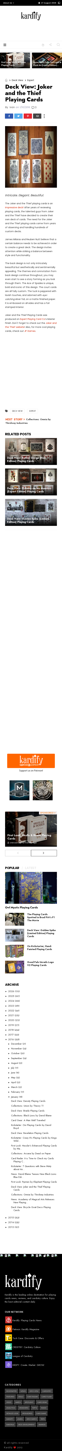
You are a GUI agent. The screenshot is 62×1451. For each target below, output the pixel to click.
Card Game (41, 1413)
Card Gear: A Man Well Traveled (28, 1120)
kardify (9, 1419)
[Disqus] (31, 574)
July (13, 1068)
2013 (11, 1227)
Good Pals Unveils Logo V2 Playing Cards (40, 963)
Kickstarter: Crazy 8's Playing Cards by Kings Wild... (34, 1139)
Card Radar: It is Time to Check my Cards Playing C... (32, 1160)
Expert (30, 80)
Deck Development (26, 1424)
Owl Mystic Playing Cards (21, 907)
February (16, 1092)
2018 (11, 1030)
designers (23, 1408)
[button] (8, 2)
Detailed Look (12, 1413)
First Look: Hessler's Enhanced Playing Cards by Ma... (34, 1147)
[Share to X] (18, 116)
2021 (11, 1015)
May (13, 1077)
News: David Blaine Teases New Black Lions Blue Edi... (33, 1175)
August (15, 1063)
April (14, 1082)
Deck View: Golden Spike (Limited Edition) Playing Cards (41, 933)
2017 (11, 1034)
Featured (10, 1396)
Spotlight (29, 1402)
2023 (11, 1006)
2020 (11, 1020)
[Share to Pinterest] (28, 116)
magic (43, 1408)
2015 (11, 1217)
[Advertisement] (37, 30)
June (13, 1072)
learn (20, 1419)
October (16, 1053)
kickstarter (11, 1391)
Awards (41, 1424)
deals (20, 1396)
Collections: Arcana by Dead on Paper (31, 1153)
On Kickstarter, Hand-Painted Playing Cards (39, 947)
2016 (11, 1039)
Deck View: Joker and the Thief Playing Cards (30, 1188)
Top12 (34, 1408)
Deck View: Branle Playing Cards (28, 1110)
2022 (11, 1010)
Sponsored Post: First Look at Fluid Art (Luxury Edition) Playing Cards (47, 65)
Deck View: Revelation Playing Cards (29, 1133)
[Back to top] (54, 1443)
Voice (8, 1402)
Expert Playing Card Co (32, 319)
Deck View (17, 80)
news (23, 1391)
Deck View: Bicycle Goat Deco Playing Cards (31, 1208)
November (17, 1048)
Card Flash (47, 1396)
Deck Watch (32, 1419)
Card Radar (32, 1396)
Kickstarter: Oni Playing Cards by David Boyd (31, 1126)
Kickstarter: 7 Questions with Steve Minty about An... (31, 1167)
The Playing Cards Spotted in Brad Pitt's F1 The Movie (41, 917)
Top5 (43, 1419)
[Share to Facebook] (9, 116)
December (17, 1044)
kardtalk (10, 1424)
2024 (11, 1001)
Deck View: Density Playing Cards (28, 1101)
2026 (11, 991)
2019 (11, 1025)
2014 (11, 1222)
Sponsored (27, 1413)
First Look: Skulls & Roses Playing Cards (13, 64)
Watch (18, 1402)
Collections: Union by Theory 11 (27, 1106)
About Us (7, 3)
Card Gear (42, 1402)
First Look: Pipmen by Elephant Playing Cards (34, 1182)
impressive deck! (14, 207)
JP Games (29, 331)
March (14, 1087)
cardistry (46, 1391)
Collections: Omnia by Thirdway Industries (32, 1194)
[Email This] (37, 116)
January (15, 1097)
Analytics (10, 1408)
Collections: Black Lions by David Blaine (31, 1115)
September (17, 1058)
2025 (11, 996)
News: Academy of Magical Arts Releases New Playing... (32, 1201)
